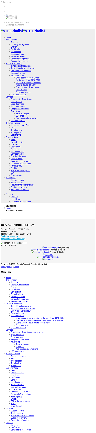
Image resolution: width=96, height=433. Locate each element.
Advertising (15, 111)
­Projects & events (18, 56)
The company (11, 40)
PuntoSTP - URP (17, 142)
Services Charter (17, 154)
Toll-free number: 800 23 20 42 (18, 22)
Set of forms (16, 135)
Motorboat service (23, 92)
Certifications (16, 49)
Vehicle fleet (16, 51)
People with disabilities (20, 109)
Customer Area (12, 137)
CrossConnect (16, 175)
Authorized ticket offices (20, 125)
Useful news (15, 147)
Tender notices (17, 182)
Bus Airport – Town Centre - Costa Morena (27, 332)
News (13, 139)
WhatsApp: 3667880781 (15, 25)
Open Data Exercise (18, 94)
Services (9, 97)
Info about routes (17, 151)
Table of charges (22, 113)
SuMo (13, 173)
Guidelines (20, 116)
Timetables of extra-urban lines (23, 68)
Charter (14, 47)
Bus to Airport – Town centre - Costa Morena (33, 323)
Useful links (15, 199)
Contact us (15, 149)
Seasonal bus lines (18, 73)
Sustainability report (18, 156)
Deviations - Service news (21, 70)
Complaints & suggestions (21, 163)
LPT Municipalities (18, 120)
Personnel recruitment (19, 61)
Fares (13, 128)
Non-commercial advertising (27, 118)
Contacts (9, 194)
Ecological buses (17, 54)
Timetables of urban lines (21, 66)
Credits (14, 168)
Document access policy (20, 161)
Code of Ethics (16, 158)
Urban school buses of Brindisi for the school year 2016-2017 (28, 79)
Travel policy (16, 132)
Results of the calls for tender (22, 185)
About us (14, 42)
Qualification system (19, 187)
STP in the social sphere (20, 170)
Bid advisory (11, 178)
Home (8, 37)
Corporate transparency (20, 59)
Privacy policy (16, 166)
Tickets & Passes (13, 123)
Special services (17, 104)
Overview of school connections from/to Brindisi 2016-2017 (28, 83)
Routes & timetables (14, 63)
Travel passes (16, 130)
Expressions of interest (20, 189)
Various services (17, 75)
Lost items (15, 144)
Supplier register (17, 180)
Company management (20, 44)
